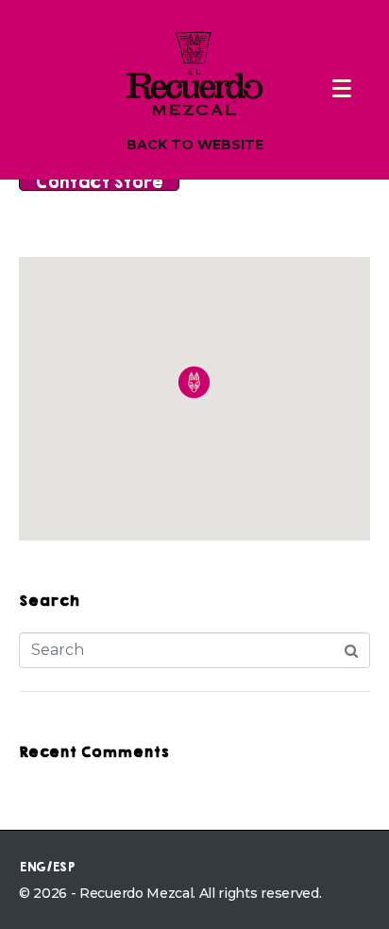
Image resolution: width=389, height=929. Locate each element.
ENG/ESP (47, 867)
